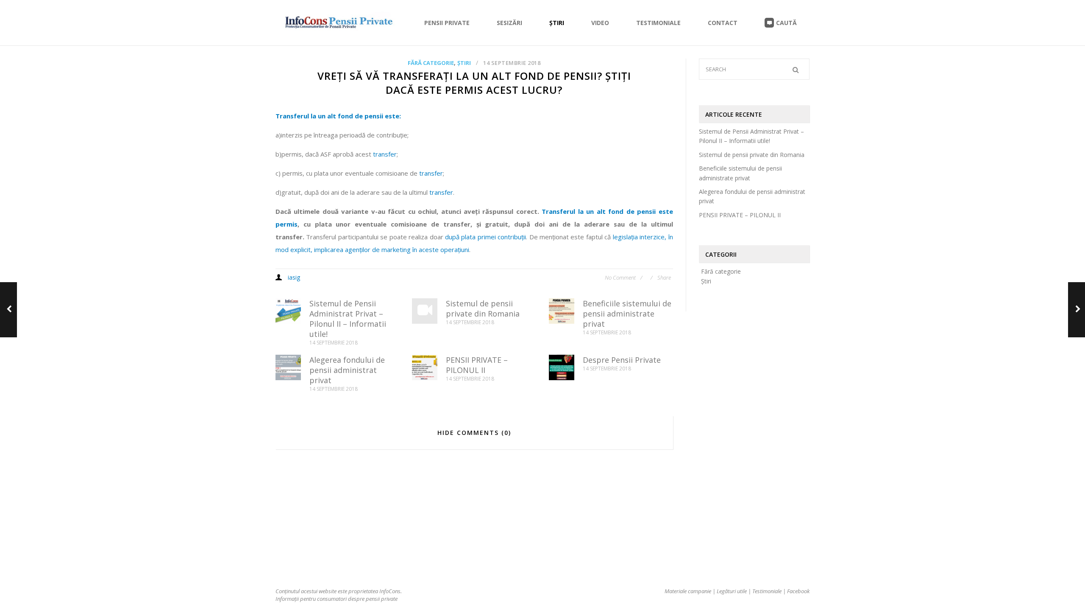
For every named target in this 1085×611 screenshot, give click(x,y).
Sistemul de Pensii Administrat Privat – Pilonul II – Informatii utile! (347, 318)
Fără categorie (431, 63)
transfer (385, 154)
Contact (722, 23)
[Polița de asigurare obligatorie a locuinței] (8, 309)
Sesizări (509, 23)
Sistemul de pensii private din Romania (483, 308)
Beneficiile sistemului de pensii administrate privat (627, 313)
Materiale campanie (688, 591)
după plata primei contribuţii (485, 237)
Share (664, 277)
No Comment (621, 277)
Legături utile (732, 591)
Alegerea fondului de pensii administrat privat (347, 370)
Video (600, 23)
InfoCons (390, 591)
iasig (294, 277)
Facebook (798, 591)
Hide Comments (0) (474, 433)
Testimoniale (658, 23)
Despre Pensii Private (622, 360)
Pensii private (447, 23)
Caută (786, 23)
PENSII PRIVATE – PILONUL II (477, 365)
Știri (556, 23)
